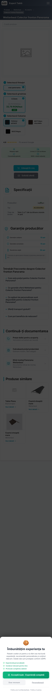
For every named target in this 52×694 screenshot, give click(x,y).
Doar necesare (14, 682)
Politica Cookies (35, 690)
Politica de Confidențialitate (20, 690)
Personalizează (38, 682)
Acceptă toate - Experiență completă (26, 675)
